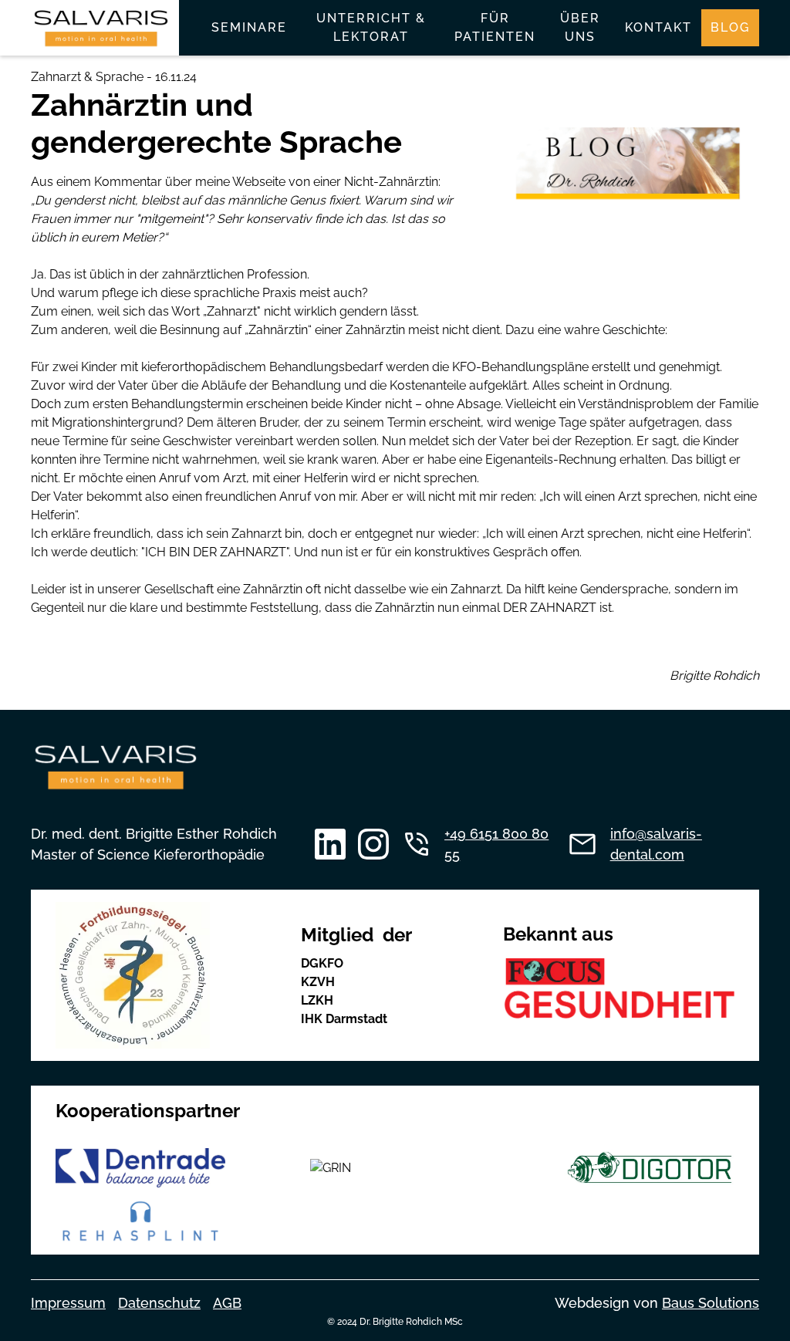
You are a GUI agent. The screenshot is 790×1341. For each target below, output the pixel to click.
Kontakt (658, 27)
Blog (730, 27)
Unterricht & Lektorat (371, 27)
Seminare (249, 27)
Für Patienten (494, 27)
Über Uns (580, 27)
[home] (101, 28)
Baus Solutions (710, 1303)
